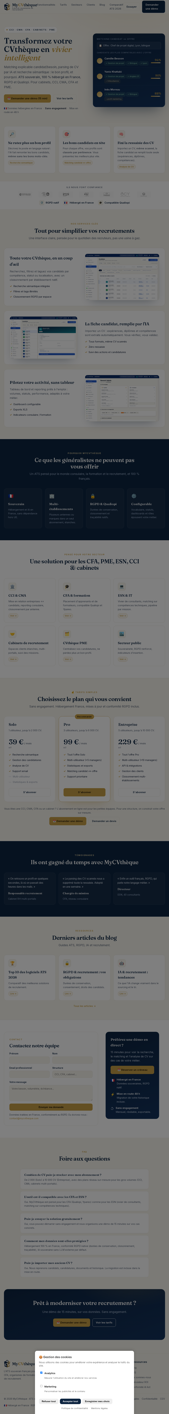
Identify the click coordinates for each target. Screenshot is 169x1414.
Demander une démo (152, 6)
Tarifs (63, 4)
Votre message (18, 1082)
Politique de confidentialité (74, 1408)
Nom (54, 1053)
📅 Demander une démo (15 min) (27, 98)
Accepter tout (70, 1401)
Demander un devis (104, 821)
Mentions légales (99, 1408)
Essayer (132, 6)
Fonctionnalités (46, 4)
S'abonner (29, 792)
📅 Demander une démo (68, 821)
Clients (91, 4)
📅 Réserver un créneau (132, 1069)
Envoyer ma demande (51, 1107)
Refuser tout (49, 1401)
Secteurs (76, 4)
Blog (102, 4)
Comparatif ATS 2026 (116, 6)
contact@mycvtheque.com (23, 1118)
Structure (57, 1068)
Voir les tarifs (65, 98)
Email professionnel (20, 1068)
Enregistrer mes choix (97, 1401)
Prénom (13, 1053)
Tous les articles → (84, 1006)
